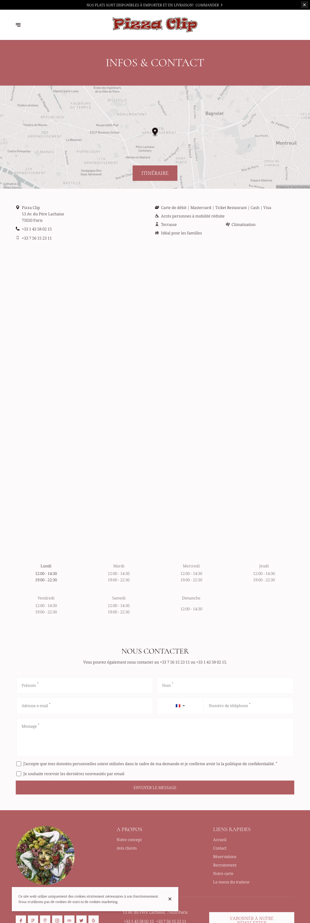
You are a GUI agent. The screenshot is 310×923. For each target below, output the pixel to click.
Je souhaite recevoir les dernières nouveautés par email (73, 773)
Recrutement (224, 865)
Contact (219, 848)
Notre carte (223, 873)
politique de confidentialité (249, 763)
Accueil (219, 839)
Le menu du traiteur (231, 882)
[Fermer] (170, 899)
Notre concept (129, 839)
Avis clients (127, 848)
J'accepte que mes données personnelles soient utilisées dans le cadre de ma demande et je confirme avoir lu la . (150, 763)
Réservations (224, 856)
